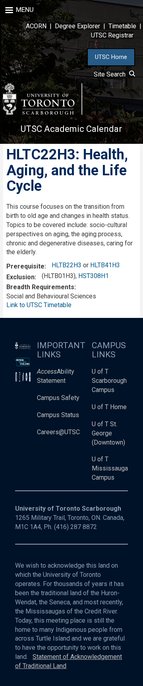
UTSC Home (111, 57)
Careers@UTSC (58, 432)
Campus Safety (58, 398)
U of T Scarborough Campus (109, 381)
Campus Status (58, 415)
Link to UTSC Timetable (39, 305)
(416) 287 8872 (75, 527)
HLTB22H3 (66, 265)
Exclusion (20, 277)
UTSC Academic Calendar (71, 129)
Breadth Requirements (40, 287)
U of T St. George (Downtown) (108, 433)
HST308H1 (93, 276)
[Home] (42, 99)
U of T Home (109, 407)
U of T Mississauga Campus (110, 468)
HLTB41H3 (105, 265)
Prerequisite (25, 266)
